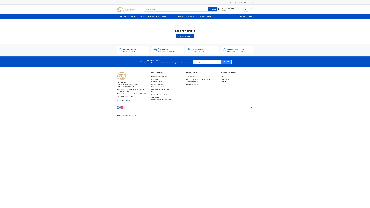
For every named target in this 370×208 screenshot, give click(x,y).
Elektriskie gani (153, 16)
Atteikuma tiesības (192, 84)
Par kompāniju (225, 79)
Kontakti (250, 16)
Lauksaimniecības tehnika (160, 89)
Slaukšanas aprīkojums (159, 77)
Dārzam (202, 16)
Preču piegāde (242, 2)
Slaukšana (142, 16)
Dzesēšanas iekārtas (158, 87)
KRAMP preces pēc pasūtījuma (161, 100)
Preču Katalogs (122, 16)
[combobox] (180, 9)
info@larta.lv (225, 10)
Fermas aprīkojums (157, 84)
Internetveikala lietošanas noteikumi (198, 79)
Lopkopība (164, 16)
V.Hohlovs (127, 100)
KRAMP (242, 16)
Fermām (180, 16)
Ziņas (222, 77)
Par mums (233, 2)
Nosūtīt (226, 62)
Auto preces (155, 97)
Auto (209, 16)
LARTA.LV (125, 115)
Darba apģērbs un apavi (159, 94)
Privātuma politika (192, 82)
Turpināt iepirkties (185, 36)
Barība (173, 16)
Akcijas (133, 16)
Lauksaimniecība (191, 16)
